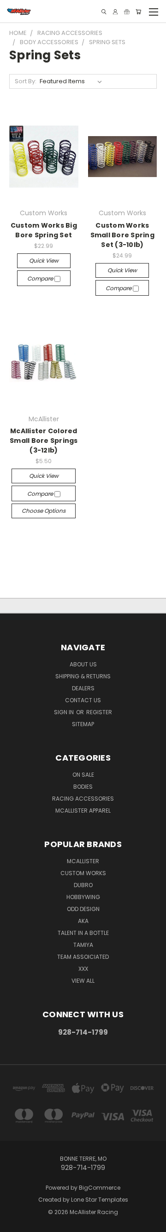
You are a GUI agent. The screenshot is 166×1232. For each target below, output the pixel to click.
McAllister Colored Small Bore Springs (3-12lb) (44, 440)
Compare (40, 278)
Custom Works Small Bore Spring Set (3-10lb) (122, 235)
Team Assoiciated (83, 957)
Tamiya (83, 945)
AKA (83, 921)
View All (83, 981)
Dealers (83, 688)
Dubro (83, 885)
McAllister (83, 861)
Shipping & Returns (83, 676)
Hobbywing (83, 897)
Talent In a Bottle (83, 933)
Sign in (64, 712)
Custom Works (83, 873)
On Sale (83, 775)
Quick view (44, 260)
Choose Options (43, 511)
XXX (83, 969)
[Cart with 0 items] (138, 11)
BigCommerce (99, 1188)
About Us (83, 664)
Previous (14, 1223)
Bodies (83, 787)
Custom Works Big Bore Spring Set (44, 230)
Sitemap (83, 724)
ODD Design (83, 909)
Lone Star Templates (99, 1199)
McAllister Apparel (83, 810)
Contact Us (83, 700)
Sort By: (25, 81)
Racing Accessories (83, 798)
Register (99, 712)
